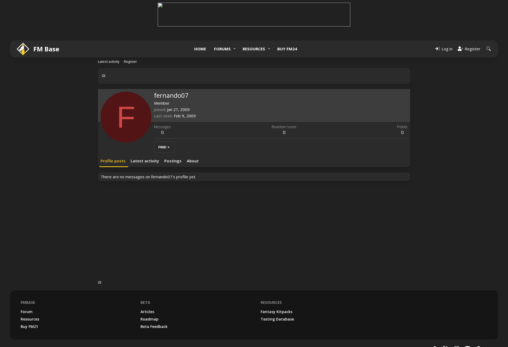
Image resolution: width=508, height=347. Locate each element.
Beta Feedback (153, 326)
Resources (254, 48)
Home (200, 48)
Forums (222, 48)
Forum (27, 311)
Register (130, 61)
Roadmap (149, 319)
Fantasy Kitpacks (276, 311)
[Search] (488, 49)
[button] (234, 49)
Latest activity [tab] (145, 160)
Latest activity (109, 61)
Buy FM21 (29, 326)
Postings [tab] (173, 160)
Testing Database (277, 319)
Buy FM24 (287, 48)
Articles (147, 311)
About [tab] (193, 160)
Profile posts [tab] (113, 160)
